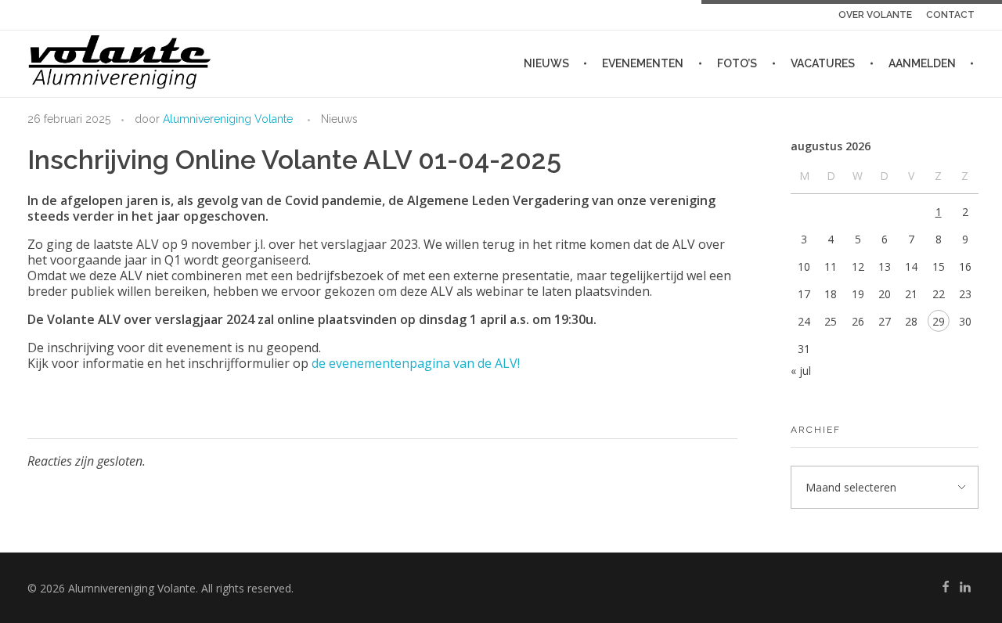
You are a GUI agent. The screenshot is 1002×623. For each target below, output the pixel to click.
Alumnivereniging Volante (228, 119)
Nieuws (339, 119)
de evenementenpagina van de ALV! (416, 363)
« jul (801, 370)
